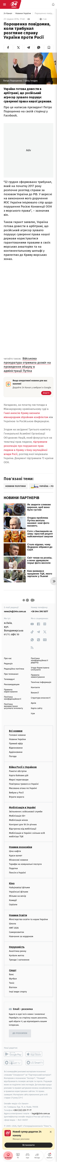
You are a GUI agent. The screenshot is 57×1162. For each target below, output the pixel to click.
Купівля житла (16, 955)
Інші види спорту (18, 991)
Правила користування (10, 691)
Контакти (35, 688)
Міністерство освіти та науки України (28, 919)
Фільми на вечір (17, 896)
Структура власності (41, 698)
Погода (12, 756)
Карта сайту (36, 708)
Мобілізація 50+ (17, 815)
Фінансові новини (18, 860)
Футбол (13, 978)
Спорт (12, 970)
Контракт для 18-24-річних (23, 824)
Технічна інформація (41, 682)
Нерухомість (17, 947)
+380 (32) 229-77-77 (22, 1110)
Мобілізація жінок (18, 820)
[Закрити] (50, 1131)
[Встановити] (28, 1139)
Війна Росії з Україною (23, 767)
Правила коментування (38, 676)
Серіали (13, 904)
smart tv (13, 1062)
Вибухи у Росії (16, 792)
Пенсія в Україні (17, 872)
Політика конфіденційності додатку (39, 660)
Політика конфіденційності (12, 698)
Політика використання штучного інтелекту (13, 706)
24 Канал (8, 13)
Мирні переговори (18, 779)
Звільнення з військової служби (25, 811)
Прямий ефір (16, 743)
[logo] (14, 4)
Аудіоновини (15, 752)
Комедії (13, 900)
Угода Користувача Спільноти (40, 669)
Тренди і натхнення (19, 959)
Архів (33, 703)
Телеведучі (9, 679)
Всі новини (15, 730)
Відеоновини (16, 747)
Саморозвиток (16, 932)
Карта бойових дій (18, 775)
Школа (12, 923)
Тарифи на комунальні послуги (25, 864)
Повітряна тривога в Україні (23, 784)
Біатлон (13, 987)
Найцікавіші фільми (19, 887)
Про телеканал (11, 674)
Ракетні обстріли (18, 771)
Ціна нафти (15, 851)
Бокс (11, 974)
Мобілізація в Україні (22, 807)
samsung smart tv (35, 1062)
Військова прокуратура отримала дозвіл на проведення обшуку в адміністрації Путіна (27, 365)
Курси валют (15, 855)
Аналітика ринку (17, 951)
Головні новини (17, 735)
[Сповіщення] (53, 4)
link (32, 624)
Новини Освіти (18, 915)
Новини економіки (20, 847)
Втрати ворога (16, 797)
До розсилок (20, 1033)
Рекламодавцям (11, 685)
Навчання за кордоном (21, 936)
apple (35, 1054)
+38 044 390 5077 (39, 611)
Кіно (12, 883)
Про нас (8, 658)
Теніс (11, 983)
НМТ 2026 (14, 928)
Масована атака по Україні (23, 788)
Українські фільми (18, 891)
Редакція (8, 664)
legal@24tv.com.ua (41, 1113)
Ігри (33, 714)
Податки (13, 868)
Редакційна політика (14, 669)
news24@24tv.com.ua (15, 611)
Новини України (23, 13)
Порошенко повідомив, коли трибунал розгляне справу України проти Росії (43, 13)
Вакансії (35, 693)
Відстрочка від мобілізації (22, 828)
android (13, 1054)
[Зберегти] (49, 47)
